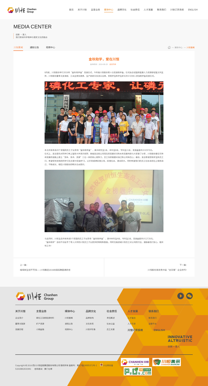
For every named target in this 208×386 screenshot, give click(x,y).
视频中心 (50, 47)
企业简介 (19, 317)
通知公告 (34, 47)
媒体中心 (108, 9)
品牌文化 (121, 9)
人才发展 (148, 9)
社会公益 (111, 323)
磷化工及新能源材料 (45, 317)
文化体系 (90, 323)
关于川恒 (82, 9)
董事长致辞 (20, 323)
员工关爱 (111, 329)
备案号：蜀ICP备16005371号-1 (83, 365)
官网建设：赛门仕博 (43, 368)
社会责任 (135, 9)
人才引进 (132, 323)
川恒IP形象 (91, 329)
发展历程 (19, 329)
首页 (71, 9)
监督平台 (152, 323)
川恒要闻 (18, 47)
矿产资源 (40, 323)
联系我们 (161, 9)
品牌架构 (90, 317)
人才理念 (132, 317)
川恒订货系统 (177, 9)
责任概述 (111, 317)
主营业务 (95, 9)
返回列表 (112, 64)
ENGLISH (193, 9)
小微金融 (40, 329)
